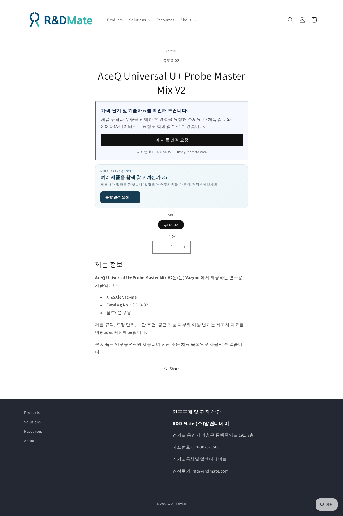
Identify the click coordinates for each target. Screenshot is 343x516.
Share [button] (175, 368)
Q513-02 (171, 224)
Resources (33, 431)
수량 (171, 236)
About (29, 440)
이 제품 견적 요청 (172, 139)
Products (32, 412)
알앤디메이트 (176, 504)
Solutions (32, 422)
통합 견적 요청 (120, 197)
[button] (139, 19)
